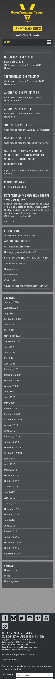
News (7, 42)
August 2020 (11, 386)
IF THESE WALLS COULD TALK (20, 235)
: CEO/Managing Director (18, 642)
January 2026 (11, 302)
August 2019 (11, 425)
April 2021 (9, 363)
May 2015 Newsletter (17, 138)
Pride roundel (11, 274)
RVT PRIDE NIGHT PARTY (17, 246)
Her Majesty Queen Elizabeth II (20, 252)
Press (7, 575)
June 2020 (9, 397)
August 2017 (11, 486)
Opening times (11, 269)
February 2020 (12, 414)
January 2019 (11, 441)
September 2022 (13, 319)
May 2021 (9, 358)
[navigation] (27, 42)
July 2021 (9, 346)
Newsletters (10, 570)
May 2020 (9, 402)
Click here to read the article (19, 216)
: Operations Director (15, 644)
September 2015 (13, 553)
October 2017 (11, 481)
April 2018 (9, 464)
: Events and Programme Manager (21, 647)
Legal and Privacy (10, 659)
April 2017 (9, 497)
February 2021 (12, 369)
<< (5, 221)
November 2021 (12, 335)
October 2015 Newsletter (20, 57)
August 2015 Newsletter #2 (21, 93)
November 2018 (12, 447)
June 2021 (9, 352)
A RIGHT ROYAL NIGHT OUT (18, 241)
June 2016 (9, 525)
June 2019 (9, 430)
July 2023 (9, 313)
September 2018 (13, 453)
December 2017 (12, 475)
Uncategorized (11, 581)
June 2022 (9, 324)
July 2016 (9, 520)
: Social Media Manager (16, 649)
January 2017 (11, 503)
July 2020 (9, 391)
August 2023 (11, 307)
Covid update (11, 280)
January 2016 (11, 536)
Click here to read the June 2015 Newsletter (27, 129)
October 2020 (11, 380)
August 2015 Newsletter (19, 109)
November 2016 (12, 508)
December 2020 (12, 374)
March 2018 (10, 469)
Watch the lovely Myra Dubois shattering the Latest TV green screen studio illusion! (24, 155)
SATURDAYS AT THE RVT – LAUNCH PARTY (26, 257)
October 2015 (11, 548)
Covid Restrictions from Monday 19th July (26, 285)
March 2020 (10, 408)
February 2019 (12, 436)
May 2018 (9, 458)
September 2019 (13, 419)
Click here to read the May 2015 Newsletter (26, 142)
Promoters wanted (16, 182)
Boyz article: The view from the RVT (26, 195)
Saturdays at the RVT (15, 263)
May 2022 (9, 330)
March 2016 (10, 531)
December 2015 (12, 542)
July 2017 (9, 492)
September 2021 (13, 341)
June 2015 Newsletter (18, 125)
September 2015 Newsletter (21, 77)
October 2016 (11, 514)
